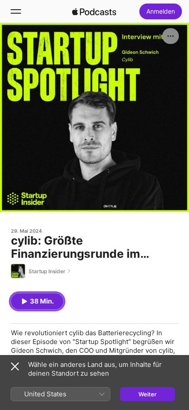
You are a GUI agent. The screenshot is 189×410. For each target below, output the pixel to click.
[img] (94, 11)
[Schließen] (15, 366)
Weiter (147, 394)
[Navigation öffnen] (15, 11)
